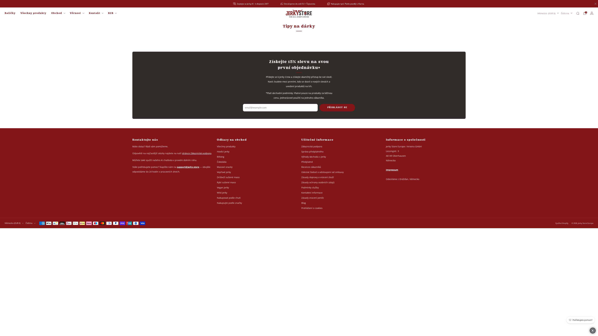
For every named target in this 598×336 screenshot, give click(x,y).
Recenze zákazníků (311, 167)
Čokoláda (221, 161)
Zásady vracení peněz (312, 197)
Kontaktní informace (312, 192)
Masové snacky (225, 167)
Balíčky (10, 13)
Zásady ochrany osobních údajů (318, 182)
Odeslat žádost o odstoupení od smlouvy (322, 172)
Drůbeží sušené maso (228, 177)
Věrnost (75, 13)
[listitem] (251, 3)
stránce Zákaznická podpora (196, 153)
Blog (303, 202)
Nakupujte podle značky (229, 202)
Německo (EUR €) (547, 13)
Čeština (565, 13)
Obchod (56, 13)
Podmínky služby (310, 187)
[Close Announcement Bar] (595, 3)
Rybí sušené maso (226, 182)
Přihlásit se (337, 107)
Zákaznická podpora (311, 146)
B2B (111, 13)
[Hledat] (577, 13)
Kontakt (94, 13)
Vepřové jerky (224, 172)
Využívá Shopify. (562, 223)
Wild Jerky (222, 192)
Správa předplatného (312, 151)
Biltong (220, 156)
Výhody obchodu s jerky (313, 156)
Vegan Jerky (223, 187)
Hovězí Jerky (223, 151)
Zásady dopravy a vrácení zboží (317, 177)
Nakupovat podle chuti (229, 197)
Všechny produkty (33, 13)
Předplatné (307, 161)
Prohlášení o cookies (312, 208)
